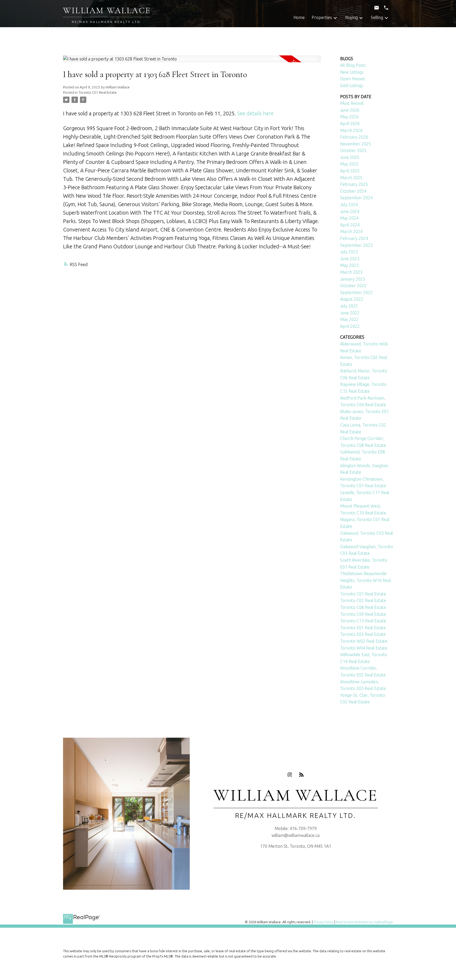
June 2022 (349, 312)
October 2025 (353, 150)
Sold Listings (351, 85)
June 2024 (349, 211)
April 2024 (350, 224)
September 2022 (356, 292)
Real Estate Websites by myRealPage (364, 922)
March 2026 (351, 130)
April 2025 (350, 170)
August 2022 (351, 299)
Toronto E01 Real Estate (363, 627)
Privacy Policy (324, 922)
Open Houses (352, 78)
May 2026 (349, 116)
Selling (377, 17)
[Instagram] (289, 774)
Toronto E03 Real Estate (363, 634)
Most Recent (352, 103)
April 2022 (350, 326)
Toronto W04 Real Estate (363, 648)
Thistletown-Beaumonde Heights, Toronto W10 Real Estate (365, 580)
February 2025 (354, 184)
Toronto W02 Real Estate (363, 641)
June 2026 (349, 110)
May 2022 (349, 319)
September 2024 (356, 197)
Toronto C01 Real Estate (98, 92)
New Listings (351, 72)
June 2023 (349, 258)
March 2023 (351, 272)
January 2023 (352, 279)
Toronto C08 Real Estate (363, 607)
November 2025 (355, 143)
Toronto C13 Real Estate (363, 620)
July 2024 (349, 204)
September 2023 (356, 245)
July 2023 (349, 251)
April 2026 (350, 123)
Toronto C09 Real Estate (363, 614)
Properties (322, 17)
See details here (255, 113)
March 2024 (351, 231)
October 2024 (353, 191)
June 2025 (349, 157)
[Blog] (301, 774)
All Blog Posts (353, 65)
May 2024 (349, 218)
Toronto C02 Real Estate (363, 600)
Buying (351, 17)
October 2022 (353, 285)
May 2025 (349, 164)
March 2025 (351, 177)
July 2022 (349, 306)
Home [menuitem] (299, 17)
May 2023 (349, 265)
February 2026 (354, 137)
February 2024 (354, 238)
